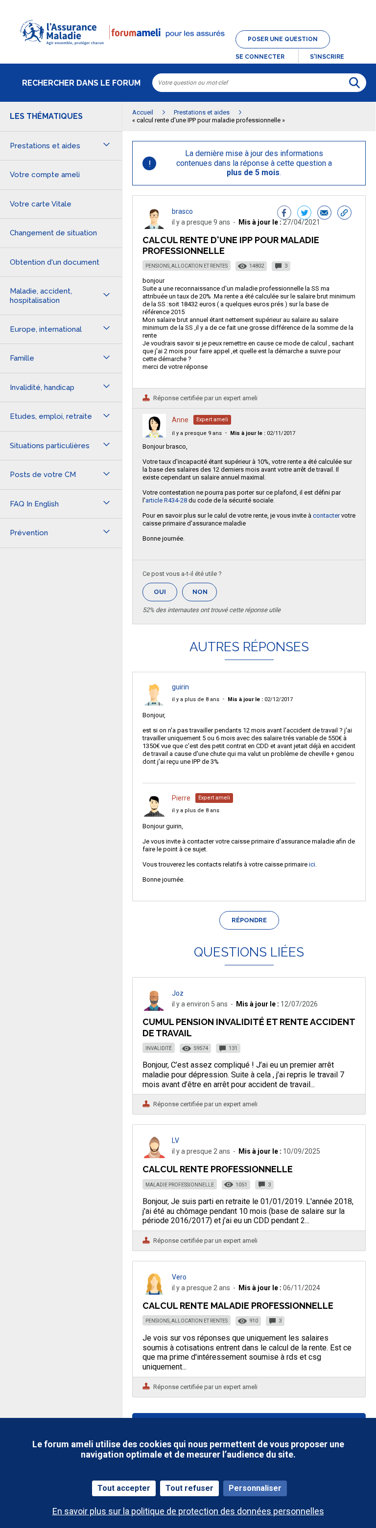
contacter (326, 515)
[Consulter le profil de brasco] (154, 226)
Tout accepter (123, 1488)
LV (175, 1140)
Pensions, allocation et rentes (186, 266)
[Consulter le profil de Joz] (154, 1008)
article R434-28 (166, 500)
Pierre (181, 798)
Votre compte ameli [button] (45, 174)
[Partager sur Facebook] (284, 213)
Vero (179, 1277)
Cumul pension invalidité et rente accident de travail (248, 1027)
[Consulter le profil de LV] (154, 1155)
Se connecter (259, 56)
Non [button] (204, 594)
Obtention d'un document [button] (54, 262)
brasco (182, 211)
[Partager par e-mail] (324, 213)
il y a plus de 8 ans (195, 699)
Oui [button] (165, 591)
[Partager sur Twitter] (304, 213)
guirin (180, 687)
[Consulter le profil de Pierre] (154, 814)
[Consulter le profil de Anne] (154, 434)
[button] (188, 51)
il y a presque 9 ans (197, 433)
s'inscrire (327, 56)
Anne (180, 420)
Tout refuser (189, 1488)
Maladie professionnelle (179, 1184)
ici (312, 864)
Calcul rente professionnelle (217, 1169)
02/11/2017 (262, 433)
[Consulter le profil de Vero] (154, 1292)
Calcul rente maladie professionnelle (237, 1305)
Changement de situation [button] (53, 232)
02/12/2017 (260, 699)
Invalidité (158, 1048)
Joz (178, 993)
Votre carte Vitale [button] (40, 204)
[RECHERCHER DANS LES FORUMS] (354, 82)
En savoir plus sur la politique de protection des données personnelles (188, 1511)
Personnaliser (255, 1488)
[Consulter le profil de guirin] (154, 702)
